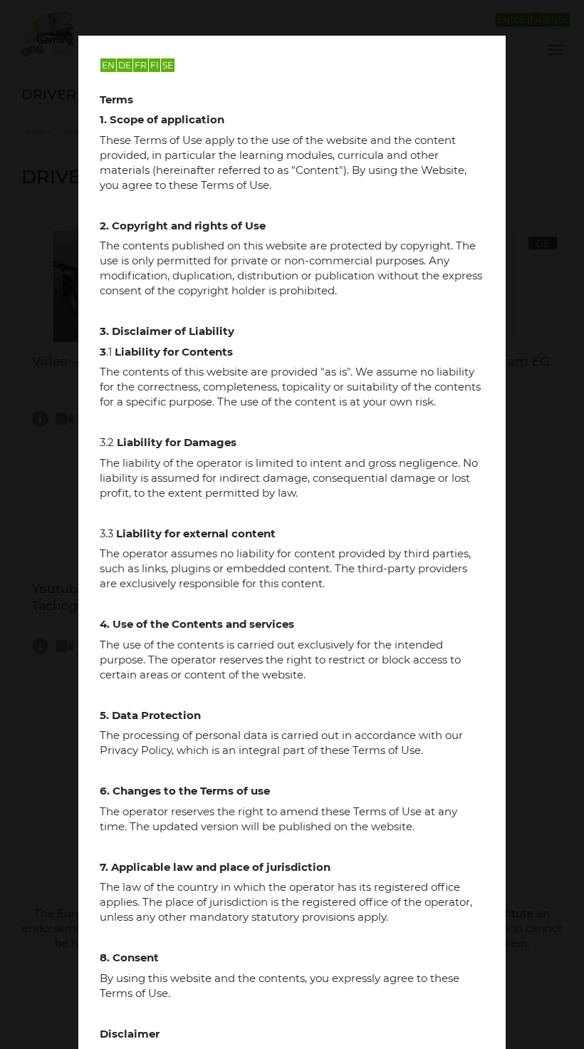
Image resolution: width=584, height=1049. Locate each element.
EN (108, 65)
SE (167, 65)
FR (141, 65)
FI (154, 65)
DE (124, 65)
